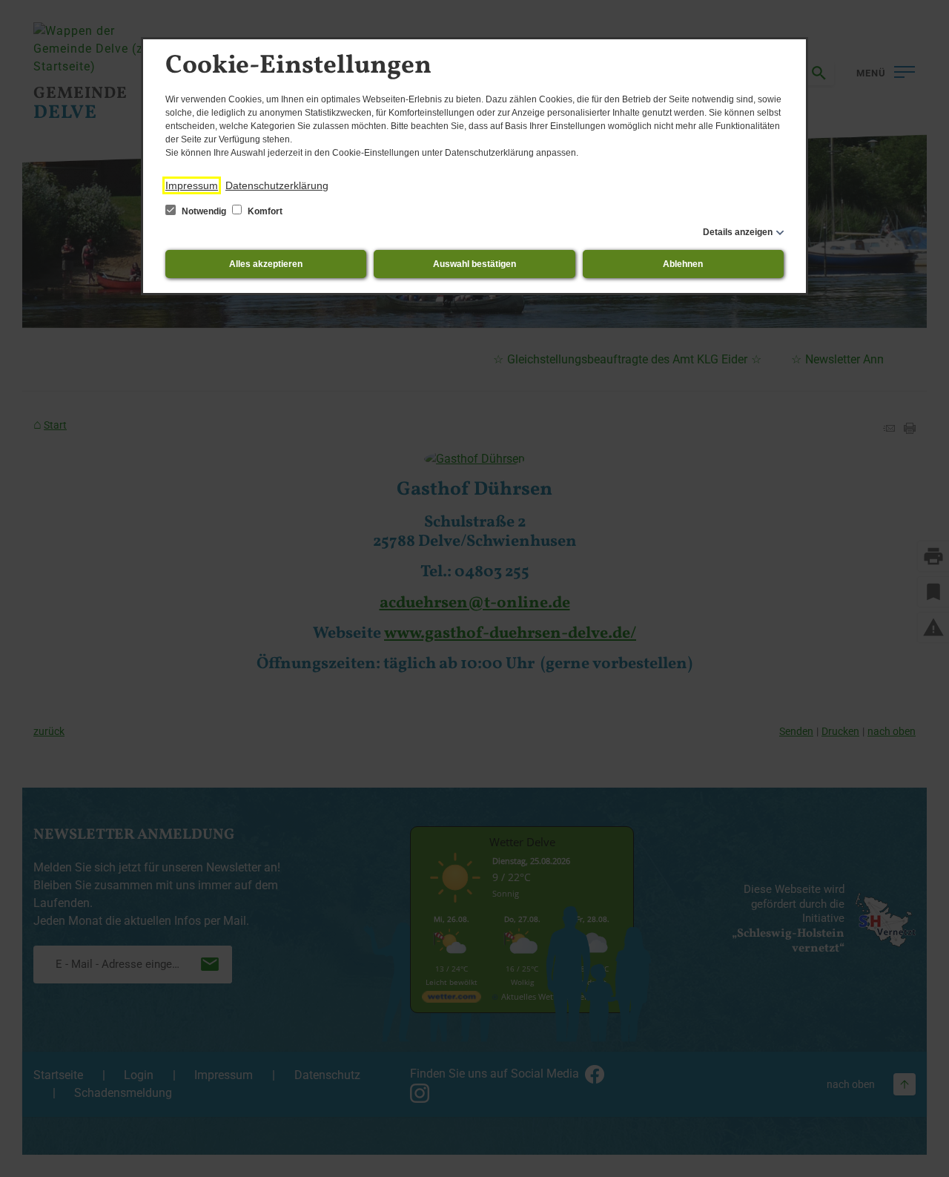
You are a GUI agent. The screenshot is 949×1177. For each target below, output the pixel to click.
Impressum (191, 185)
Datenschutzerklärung (276, 185)
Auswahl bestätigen (474, 264)
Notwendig (203, 211)
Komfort (263, 211)
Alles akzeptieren (265, 264)
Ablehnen (683, 264)
